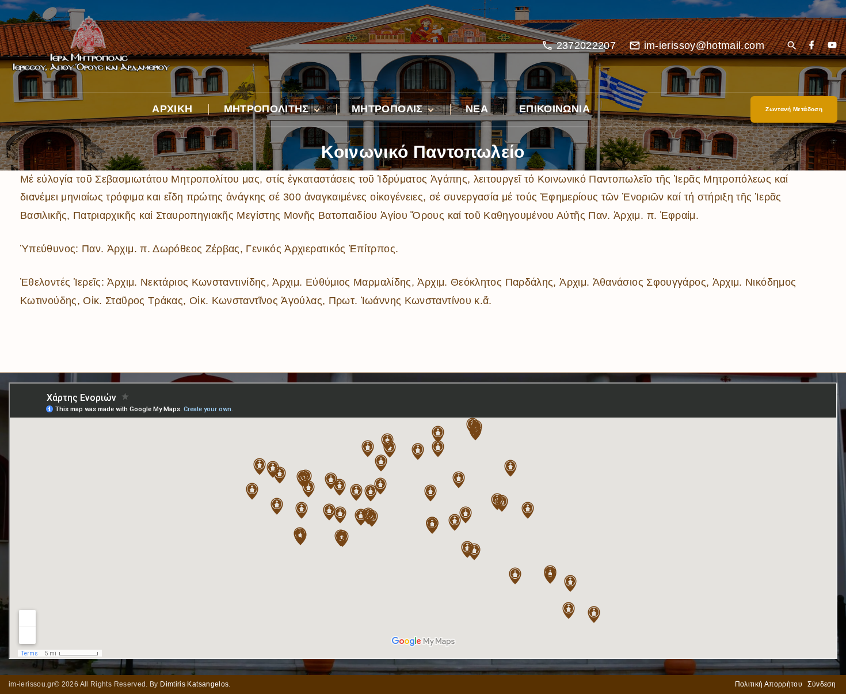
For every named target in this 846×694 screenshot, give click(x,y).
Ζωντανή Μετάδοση (793, 109)
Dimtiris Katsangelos (194, 684)
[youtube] (832, 46)
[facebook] (811, 46)
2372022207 (586, 45)
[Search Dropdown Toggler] (791, 46)
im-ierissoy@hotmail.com (704, 45)
